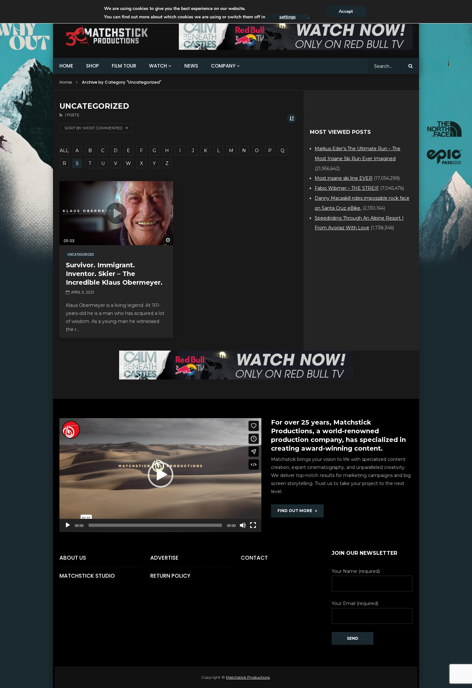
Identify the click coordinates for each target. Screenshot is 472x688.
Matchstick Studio (87, 576)
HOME (66, 65)
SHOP (92, 65)
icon (116, 213)
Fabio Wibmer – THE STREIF (347, 188)
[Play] (68, 525)
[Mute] (243, 525)
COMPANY (223, 65)
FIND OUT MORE (296, 510)
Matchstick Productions (248, 677)
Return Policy (170, 576)
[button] (160, 475)
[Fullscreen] (253, 525)
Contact (254, 558)
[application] (160, 475)
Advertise (164, 558)
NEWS (191, 65)
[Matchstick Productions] (114, 35)
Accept (346, 11)
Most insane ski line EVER (343, 178)
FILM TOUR (124, 65)
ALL (64, 150)
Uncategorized (80, 254)
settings (287, 17)
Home (65, 82)
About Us (72, 558)
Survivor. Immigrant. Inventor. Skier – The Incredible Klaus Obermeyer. (114, 273)
